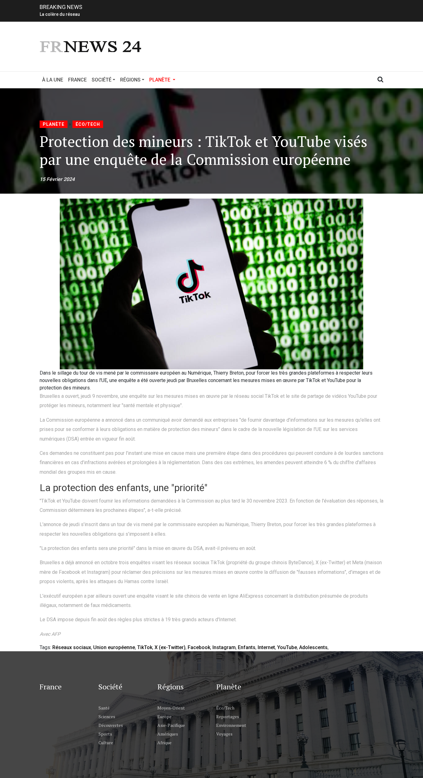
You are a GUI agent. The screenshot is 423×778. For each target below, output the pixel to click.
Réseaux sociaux (71, 647)
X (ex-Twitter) (170, 647)
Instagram (224, 647)
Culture (105, 742)
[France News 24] (91, 46)
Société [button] (101, 80)
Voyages (224, 734)
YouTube (287, 647)
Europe (164, 716)
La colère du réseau (60, 14)
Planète (53, 124)
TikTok (144, 647)
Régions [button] (130, 80)
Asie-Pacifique (171, 725)
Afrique (164, 742)
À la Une (52, 80)
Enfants (246, 647)
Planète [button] (163, 80)
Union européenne (114, 647)
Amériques (167, 734)
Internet (266, 647)
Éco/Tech (88, 124)
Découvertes (110, 725)
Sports (105, 734)
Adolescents (313, 647)
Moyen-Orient (171, 708)
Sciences (106, 716)
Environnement (231, 725)
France (77, 80)
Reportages (227, 716)
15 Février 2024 (57, 179)
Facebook (199, 647)
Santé (104, 708)
